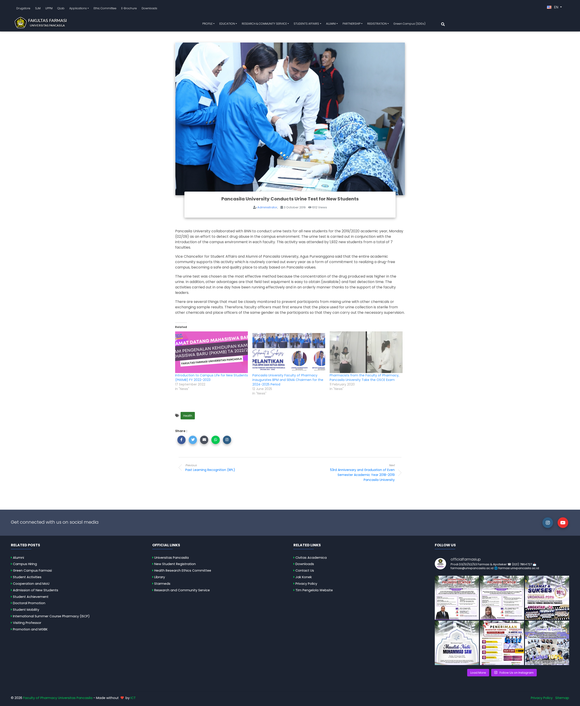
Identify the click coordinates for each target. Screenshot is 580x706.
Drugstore (23, 8)
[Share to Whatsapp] (215, 440)
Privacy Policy (306, 583)
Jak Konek (303, 577)
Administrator (267, 207)
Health (187, 416)
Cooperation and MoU (31, 583)
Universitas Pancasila (171, 557)
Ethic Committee (105, 8)
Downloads (149, 8)
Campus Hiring (25, 564)
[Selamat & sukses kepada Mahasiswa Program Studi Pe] (547, 598)
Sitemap (562, 698)
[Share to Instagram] (227, 440)
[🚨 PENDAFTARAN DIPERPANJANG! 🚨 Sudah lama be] (502, 643)
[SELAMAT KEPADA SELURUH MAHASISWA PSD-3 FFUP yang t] (547, 643)
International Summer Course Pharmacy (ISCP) (51, 616)
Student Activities (27, 577)
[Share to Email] (204, 440)
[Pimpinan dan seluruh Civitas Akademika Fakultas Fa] (457, 643)
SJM (38, 8)
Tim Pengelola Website (314, 590)
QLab (61, 8)
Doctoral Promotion (29, 603)
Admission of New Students (35, 590)
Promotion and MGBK (30, 629)
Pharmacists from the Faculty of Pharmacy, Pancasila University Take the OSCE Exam (364, 377)
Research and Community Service (182, 590)
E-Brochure (129, 8)
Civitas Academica (311, 557)
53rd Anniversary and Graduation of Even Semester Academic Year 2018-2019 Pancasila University (362, 472)
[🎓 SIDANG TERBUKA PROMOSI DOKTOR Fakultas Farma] (457, 598)
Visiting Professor (27, 622)
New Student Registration (175, 564)
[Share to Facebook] (181, 440)
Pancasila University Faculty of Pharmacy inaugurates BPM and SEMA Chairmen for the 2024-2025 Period (287, 380)
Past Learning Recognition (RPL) (210, 467)
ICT (133, 698)
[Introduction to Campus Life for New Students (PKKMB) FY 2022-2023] (211, 352)
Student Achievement (30, 596)
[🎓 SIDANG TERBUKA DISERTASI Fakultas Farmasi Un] (502, 598)
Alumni (18, 557)
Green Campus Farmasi (32, 570)
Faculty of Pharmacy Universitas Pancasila (57, 698)
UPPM (49, 8)
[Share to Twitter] (193, 440)
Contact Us (304, 570)
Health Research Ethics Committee (182, 570)
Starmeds (162, 583)
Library (159, 577)
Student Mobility (26, 609)
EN (556, 7)
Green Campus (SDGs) (409, 24)
